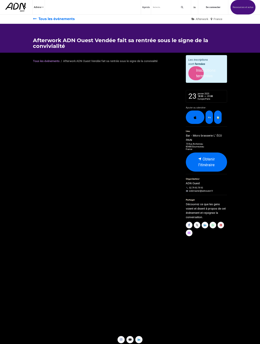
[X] (197, 225)
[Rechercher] (182, 7)
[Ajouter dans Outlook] (209, 117)
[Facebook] (189, 225)
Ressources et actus (243, 7)
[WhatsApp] (213, 225)
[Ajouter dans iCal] (195, 117)
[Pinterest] (221, 225)
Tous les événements (46, 61)
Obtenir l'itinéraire (206, 162)
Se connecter (213, 7)
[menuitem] (39, 7)
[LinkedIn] (194, 7)
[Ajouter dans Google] (217, 117)
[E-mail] (189, 233)
